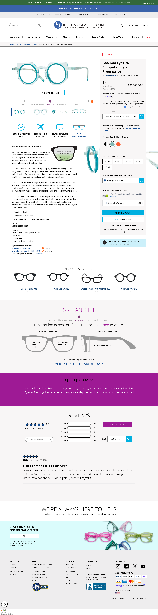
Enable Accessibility (149, 3)
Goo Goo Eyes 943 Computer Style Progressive (55, 44)
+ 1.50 (117, 161)
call (109, 514)
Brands (79, 37)
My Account (134, 25)
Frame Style (98, 37)
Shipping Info (71, 571)
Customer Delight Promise (42, 565)
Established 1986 (84, 15)
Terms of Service (38, 574)
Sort (104, 439)
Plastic (35, 44)
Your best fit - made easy (79, 363)
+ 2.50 (138, 161)
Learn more (114, 196)
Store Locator (72, 574)
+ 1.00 (107, 161)
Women (50, 37)
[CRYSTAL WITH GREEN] (112, 144)
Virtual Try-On (50, 92)
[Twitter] (135, 568)
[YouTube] (143, 568)
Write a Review (133, 75)
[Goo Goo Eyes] (135, 85)
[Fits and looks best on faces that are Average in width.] (50, 105)
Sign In (12, 565)
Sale (147, 37)
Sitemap (35, 581)
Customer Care (103, 15)
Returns (68, 15)
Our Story (70, 565)
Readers (12, 37)
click (103, 514)
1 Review (122, 75)
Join (24, 536)
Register (13, 568)
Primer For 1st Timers (40, 568)
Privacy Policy (32, 541)
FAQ (67, 577)
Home (12, 44)
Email (88, 569)
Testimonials (71, 568)
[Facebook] (126, 568)
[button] (123, 116)
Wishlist (13, 574)
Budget (136, 37)
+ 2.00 (128, 161)
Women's (19, 44)
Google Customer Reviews (135, 107)
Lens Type (118, 37)
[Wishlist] (123, 25)
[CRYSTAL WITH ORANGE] (118, 144)
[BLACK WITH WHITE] (106, 144)
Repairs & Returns (17, 571)
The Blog (58, 15)
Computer (27, 44)
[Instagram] (118, 568)
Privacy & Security (39, 571)
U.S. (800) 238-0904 (118, 15)
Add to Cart (123, 212)
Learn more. (39, 254)
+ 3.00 (107, 167)
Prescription (31, 37)
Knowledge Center (44, 15)
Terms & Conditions (19, 543)
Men (65, 37)
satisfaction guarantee (119, 244)
